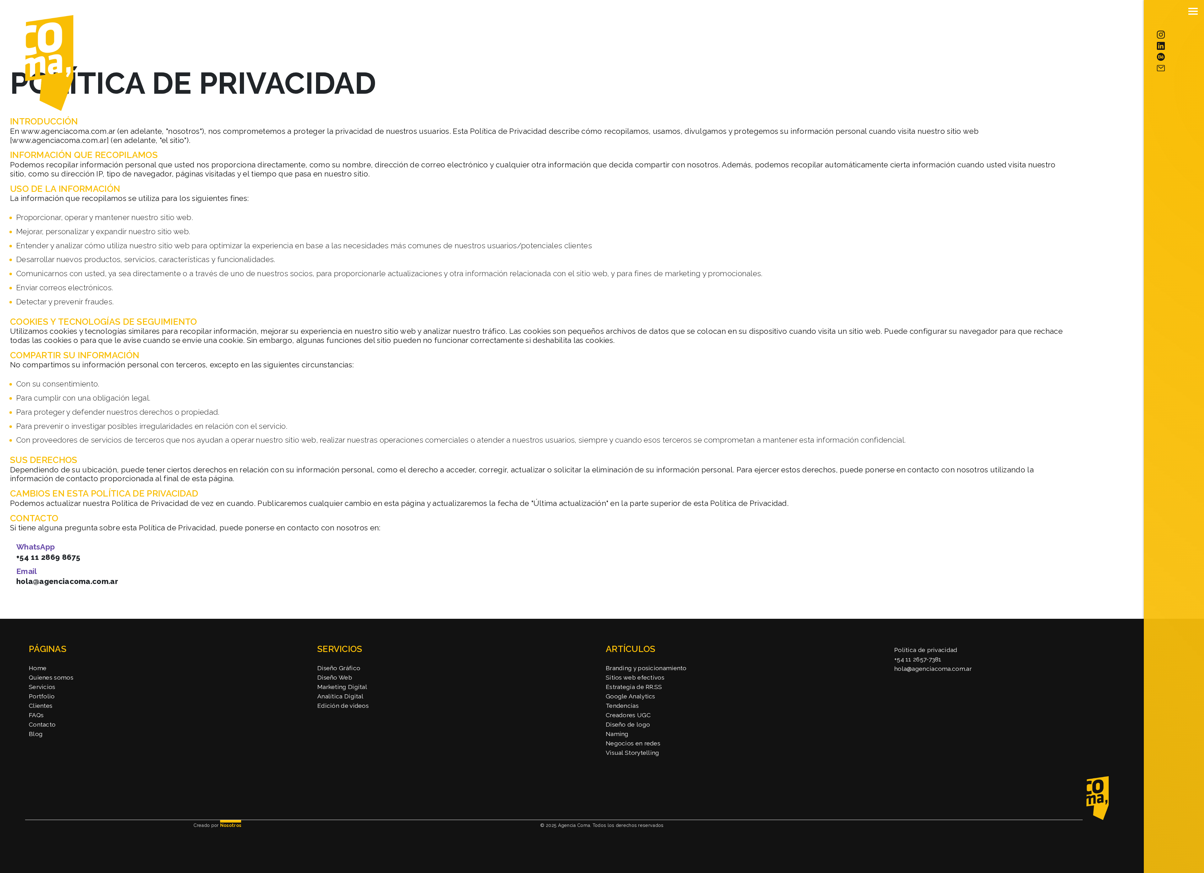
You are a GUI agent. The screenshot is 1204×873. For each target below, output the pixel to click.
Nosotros (230, 825)
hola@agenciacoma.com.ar (67, 581)
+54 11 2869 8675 (48, 557)
